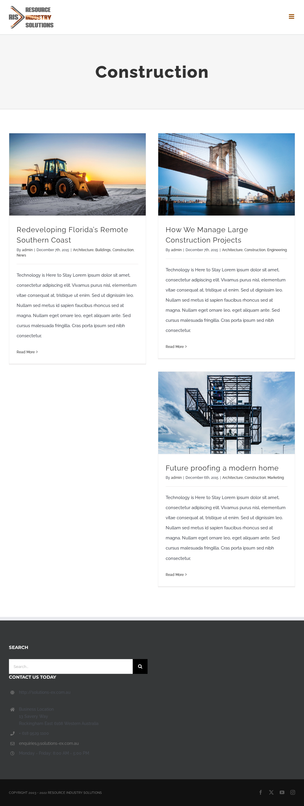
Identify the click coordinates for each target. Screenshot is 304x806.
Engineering (277, 250)
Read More (26, 352)
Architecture (83, 250)
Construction (123, 250)
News (21, 255)
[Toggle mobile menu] (292, 16)
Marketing (275, 478)
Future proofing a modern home (222, 468)
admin (27, 250)
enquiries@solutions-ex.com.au (49, 743)
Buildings (103, 250)
